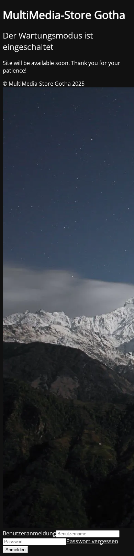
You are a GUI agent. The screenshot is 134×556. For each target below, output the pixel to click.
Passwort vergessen (92, 541)
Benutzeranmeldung (29, 533)
